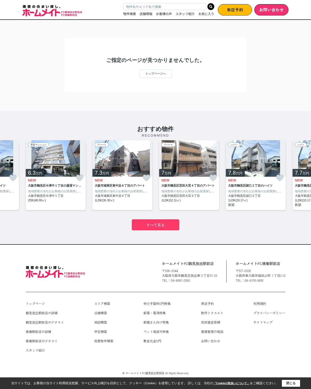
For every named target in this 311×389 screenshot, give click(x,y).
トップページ (35, 303)
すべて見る (155, 225)
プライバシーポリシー (269, 313)
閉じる (291, 383)
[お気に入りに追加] (13, 178)
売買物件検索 (103, 341)
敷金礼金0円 (152, 341)
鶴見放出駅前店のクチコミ (45, 322)
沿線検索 (100, 313)
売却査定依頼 (210, 322)
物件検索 (129, 13)
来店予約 (235, 10)
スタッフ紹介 (185, 13)
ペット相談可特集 (156, 331)
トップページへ (155, 73)
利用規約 (259, 303)
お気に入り (206, 13)
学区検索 (100, 331)
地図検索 (100, 322)
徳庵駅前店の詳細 (38, 331)
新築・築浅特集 (154, 313)
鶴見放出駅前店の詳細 (42, 313)
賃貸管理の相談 (212, 331)
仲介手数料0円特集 (157, 303)
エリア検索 (102, 303)
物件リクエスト (212, 313)
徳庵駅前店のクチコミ (42, 341)
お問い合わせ (271, 10)
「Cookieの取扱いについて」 (231, 383)
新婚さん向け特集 (156, 322)
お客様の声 (164, 13)
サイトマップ (263, 322)
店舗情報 (146, 13)
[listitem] (55, 175)
